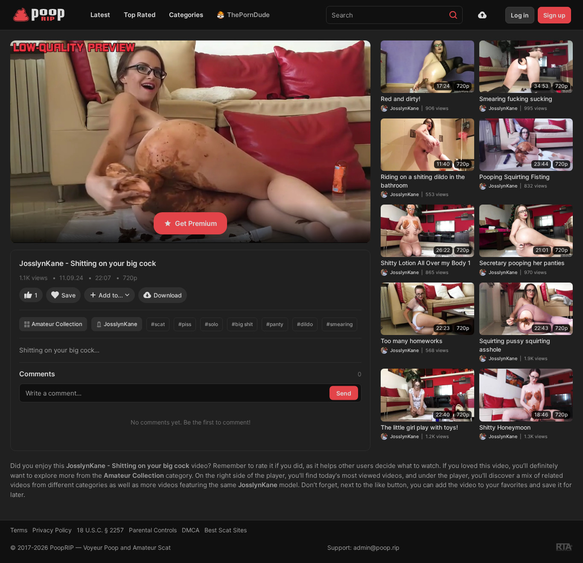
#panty (274, 324)
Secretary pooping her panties (522, 262)
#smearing (339, 324)
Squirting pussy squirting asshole (514, 345)
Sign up (554, 15)
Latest (100, 15)
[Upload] (482, 15)
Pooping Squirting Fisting (514, 176)
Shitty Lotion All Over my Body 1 (426, 262)
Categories (186, 15)
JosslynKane (120, 323)
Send (343, 393)
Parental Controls (153, 530)
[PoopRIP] (39, 15)
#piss (184, 324)
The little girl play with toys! (419, 427)
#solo (211, 324)
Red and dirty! (400, 98)
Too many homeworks (412, 340)
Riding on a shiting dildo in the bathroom (423, 181)
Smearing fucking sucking (515, 98)
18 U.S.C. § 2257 (100, 530)
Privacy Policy (52, 530)
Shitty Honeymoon (505, 427)
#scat (158, 324)
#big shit (242, 324)
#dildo (305, 324)
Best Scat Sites (225, 530)
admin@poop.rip (376, 547)
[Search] (453, 14)
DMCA (190, 530)
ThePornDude (248, 15)
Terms (18, 530)
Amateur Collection (57, 323)
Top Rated (139, 15)
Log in (520, 15)
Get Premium (196, 223)
